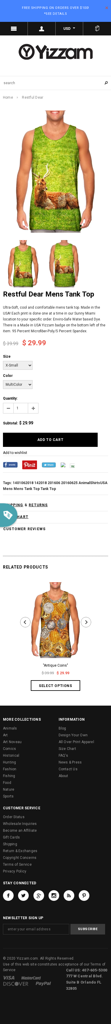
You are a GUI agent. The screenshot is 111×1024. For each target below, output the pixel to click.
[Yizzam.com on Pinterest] (84, 895)
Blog (62, 728)
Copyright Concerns (19, 858)
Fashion (10, 769)
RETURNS (38, 505)
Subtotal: (10, 423)
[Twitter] (48, 465)
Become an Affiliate (20, 830)
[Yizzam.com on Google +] (38, 895)
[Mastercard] (31, 978)
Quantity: (10, 398)
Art (5, 735)
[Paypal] (43, 983)
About (63, 776)
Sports (8, 796)
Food (7, 783)
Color (8, 376)
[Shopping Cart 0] (97, 28)
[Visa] (9, 978)
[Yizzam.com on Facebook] (8, 895)
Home (8, 97)
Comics (9, 749)
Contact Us (68, 769)
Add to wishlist (15, 453)
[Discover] (16, 983)
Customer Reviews (24, 529)
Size (7, 356)
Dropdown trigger (42, 28)
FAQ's (63, 755)
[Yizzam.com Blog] (69, 895)
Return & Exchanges (20, 851)
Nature (8, 789)
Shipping (10, 844)
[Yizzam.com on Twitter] (23, 895)
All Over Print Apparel (76, 742)
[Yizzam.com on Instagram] (54, 895)
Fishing (9, 776)
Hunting (9, 762)
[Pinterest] (29, 465)
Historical (11, 755)
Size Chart (67, 749)
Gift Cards (11, 837)
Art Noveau (12, 742)
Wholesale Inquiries (20, 824)
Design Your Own (73, 735)
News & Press (70, 762)
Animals (10, 728)
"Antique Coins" (55, 665)
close (106, 7)
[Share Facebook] (10, 465)
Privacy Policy (14, 871)
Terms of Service (17, 864)
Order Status (14, 817)
